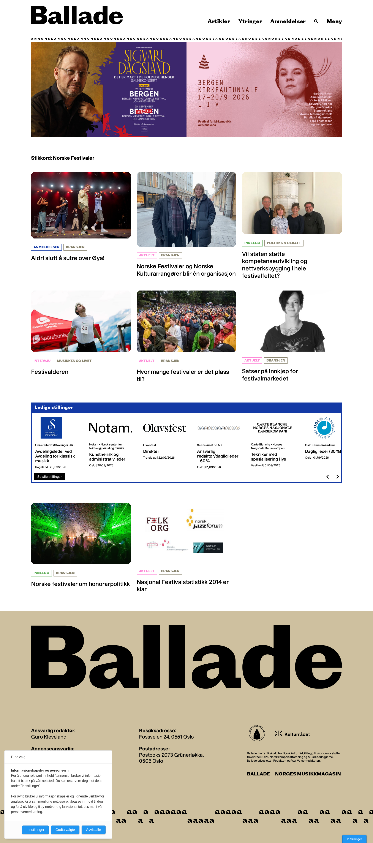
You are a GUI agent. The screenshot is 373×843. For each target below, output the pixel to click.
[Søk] (316, 21)
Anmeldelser (288, 21)
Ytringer (250, 21)
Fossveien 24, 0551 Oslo (166, 737)
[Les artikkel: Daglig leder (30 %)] (329, 443)
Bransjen (75, 247)
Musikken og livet (74, 361)
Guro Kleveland (48, 737)
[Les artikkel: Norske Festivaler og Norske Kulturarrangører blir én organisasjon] (187, 224)
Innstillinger (354, 839)
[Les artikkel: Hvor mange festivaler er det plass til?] (187, 336)
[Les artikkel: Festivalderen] (81, 332)
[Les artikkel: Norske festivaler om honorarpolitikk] (81, 545)
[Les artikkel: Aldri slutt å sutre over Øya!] (81, 217)
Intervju (42, 361)
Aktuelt (147, 255)
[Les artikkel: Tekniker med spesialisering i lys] (275, 443)
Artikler (219, 21)
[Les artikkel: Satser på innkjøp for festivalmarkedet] (292, 336)
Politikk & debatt (284, 243)
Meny (334, 21)
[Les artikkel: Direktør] (167, 443)
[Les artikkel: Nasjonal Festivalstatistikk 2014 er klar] (187, 548)
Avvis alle (93, 830)
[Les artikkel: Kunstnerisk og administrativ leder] (113, 443)
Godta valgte (65, 830)
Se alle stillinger (49, 477)
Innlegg (252, 243)
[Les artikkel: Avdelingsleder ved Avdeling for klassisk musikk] (59, 443)
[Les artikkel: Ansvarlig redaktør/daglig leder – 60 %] (221, 443)
